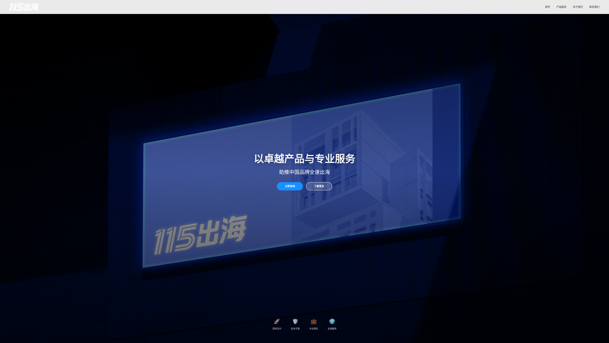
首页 (547, 6)
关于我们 (578, 6)
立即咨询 (290, 186)
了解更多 (319, 186)
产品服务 (561, 6)
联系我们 (594, 6)
